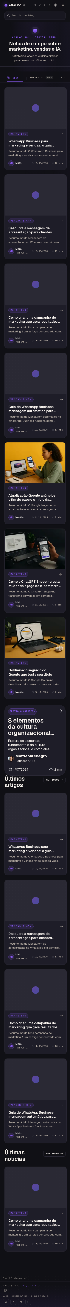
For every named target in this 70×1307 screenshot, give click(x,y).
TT (28, 1301)
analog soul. (22, 1285)
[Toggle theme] (63, 5)
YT (21, 1301)
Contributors (19, 1296)
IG (6, 1301)
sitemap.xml (20, 1278)
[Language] (55, 5)
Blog (5, 1296)
